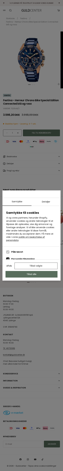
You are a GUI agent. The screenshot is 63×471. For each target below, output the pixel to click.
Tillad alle (31, 274)
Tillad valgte (36, 265)
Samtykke (17, 201)
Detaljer (46, 201)
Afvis (9, 265)
